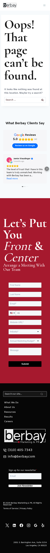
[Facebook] (21, 525)
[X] (7, 525)
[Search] (41, 394)
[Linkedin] (14, 525)
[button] (3, 169)
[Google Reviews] (35, 525)
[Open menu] (44, 5)
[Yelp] (42, 525)
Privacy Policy (26, 508)
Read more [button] (12, 178)
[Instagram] (28, 525)
